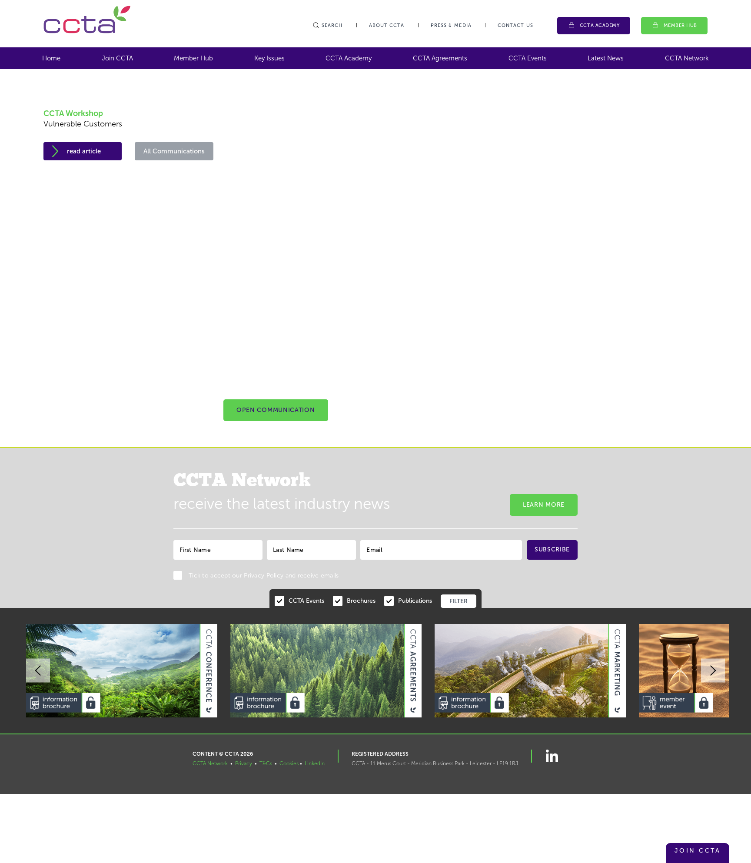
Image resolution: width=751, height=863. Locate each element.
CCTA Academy (600, 25)
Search (332, 25)
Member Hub (681, 25)
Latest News (606, 58)
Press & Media (451, 25)
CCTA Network (687, 58)
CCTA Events (527, 58)
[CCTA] (86, 19)
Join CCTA (117, 58)
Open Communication (275, 410)
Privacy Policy (263, 575)
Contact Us (515, 25)
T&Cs (265, 763)
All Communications (174, 151)
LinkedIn (315, 763)
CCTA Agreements (440, 58)
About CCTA (387, 25)
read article (84, 151)
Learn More (544, 504)
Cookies (289, 763)
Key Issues (269, 58)
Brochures (361, 600)
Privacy (243, 763)
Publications (415, 600)
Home (51, 58)
